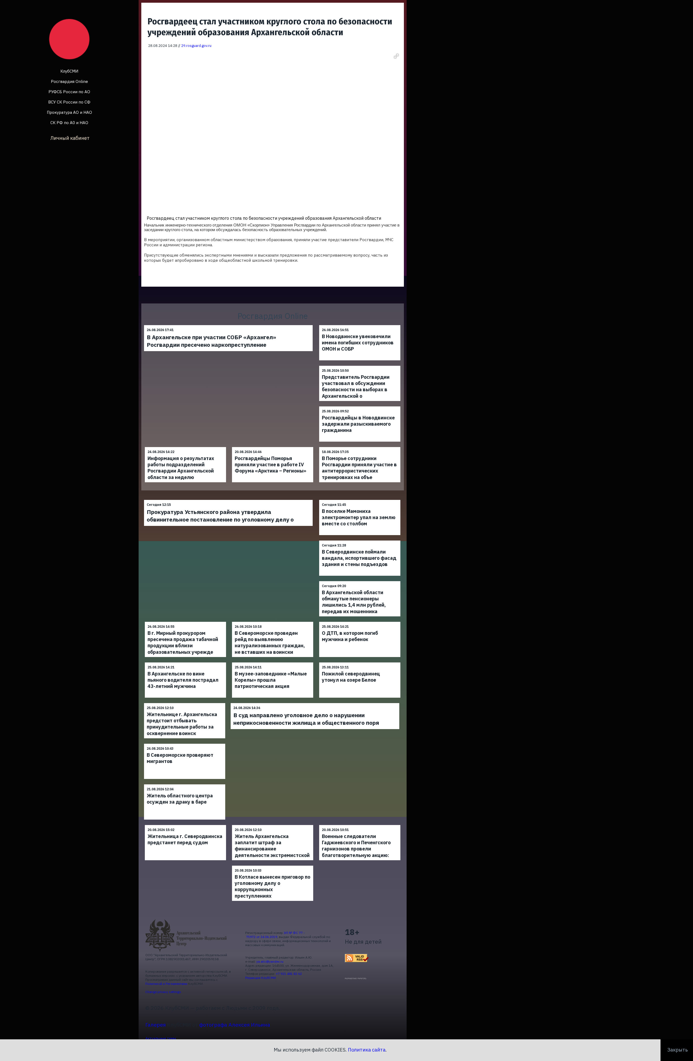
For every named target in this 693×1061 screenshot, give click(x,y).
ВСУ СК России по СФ (69, 102)
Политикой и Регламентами (166, 984)
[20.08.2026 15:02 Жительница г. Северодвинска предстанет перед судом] (185, 824)
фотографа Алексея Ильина (234, 1024)
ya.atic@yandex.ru (269, 961)
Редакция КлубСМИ (260, 978)
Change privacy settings (163, 992)
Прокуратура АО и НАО (69, 112)
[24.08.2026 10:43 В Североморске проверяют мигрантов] (185, 743)
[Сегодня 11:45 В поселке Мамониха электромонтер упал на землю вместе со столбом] (360, 499)
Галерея (155, 1024)
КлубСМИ (69, 71)
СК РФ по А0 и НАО (69, 122)
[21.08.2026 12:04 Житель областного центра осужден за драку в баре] (185, 784)
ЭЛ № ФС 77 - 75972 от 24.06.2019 (275, 935)
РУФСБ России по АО (69, 91)
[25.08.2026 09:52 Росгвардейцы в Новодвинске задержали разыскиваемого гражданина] (360, 406)
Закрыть (677, 1050)
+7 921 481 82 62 (289, 974)
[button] (396, 56)
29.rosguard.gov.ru (196, 45)
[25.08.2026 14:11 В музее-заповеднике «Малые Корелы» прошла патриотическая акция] (273, 662)
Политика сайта (366, 1050)
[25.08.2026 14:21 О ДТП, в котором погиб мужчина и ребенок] (360, 621)
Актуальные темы (160, 1038)
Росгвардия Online (69, 81)
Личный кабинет (70, 138)
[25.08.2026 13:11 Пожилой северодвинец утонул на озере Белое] (360, 662)
